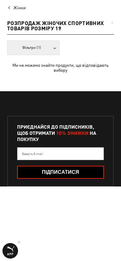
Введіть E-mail (32, 154)
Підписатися (60, 172)
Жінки (19, 7)
